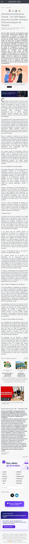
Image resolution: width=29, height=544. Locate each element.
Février (4, 474)
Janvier (4, 472)
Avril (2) (4, 478)
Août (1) (18, 474)
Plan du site (6, 542)
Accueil (3, 7)
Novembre (19, 481)
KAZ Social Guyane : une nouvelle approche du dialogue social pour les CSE (7, 374)
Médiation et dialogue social (16, 379)
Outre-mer (8, 7)
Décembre (19, 483)
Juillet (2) (18, 472)
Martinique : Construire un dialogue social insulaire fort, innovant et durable (21, 374)
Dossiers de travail (20, 380)
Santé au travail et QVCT (5, 379)
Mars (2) (5, 476)
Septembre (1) (20, 476)
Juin (4, 483)
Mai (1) (4, 481)
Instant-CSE (14, 2)
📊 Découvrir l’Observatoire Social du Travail (14, 504)
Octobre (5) (19, 478)
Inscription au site (22, 542)
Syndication (14, 542)
